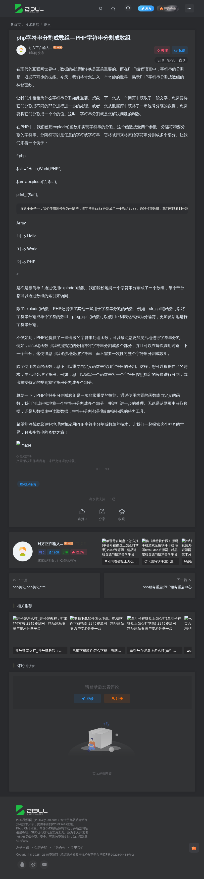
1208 (55, 552)
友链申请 (22, 847)
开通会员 (170, 8)
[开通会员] (194, 848)
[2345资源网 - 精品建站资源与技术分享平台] (32, 810)
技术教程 (32, 24)
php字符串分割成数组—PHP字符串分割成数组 (73, 37)
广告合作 (58, 847)
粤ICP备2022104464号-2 (117, 854)
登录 (90, 698)
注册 (119, 698)
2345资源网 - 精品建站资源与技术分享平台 (70, 854)
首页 (17, 24)
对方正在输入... (40, 47)
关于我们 (77, 847)
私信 (181, 50)
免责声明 (40, 847)
